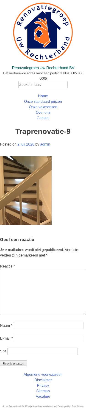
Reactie (7, 266)
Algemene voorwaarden (43, 374)
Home (43, 96)
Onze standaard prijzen (43, 101)
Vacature (43, 396)
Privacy (43, 385)
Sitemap (43, 391)
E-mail (6, 338)
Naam (6, 325)
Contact (43, 118)
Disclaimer (43, 380)
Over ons (43, 112)
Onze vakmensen (43, 107)
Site (3, 351)
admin (45, 144)
